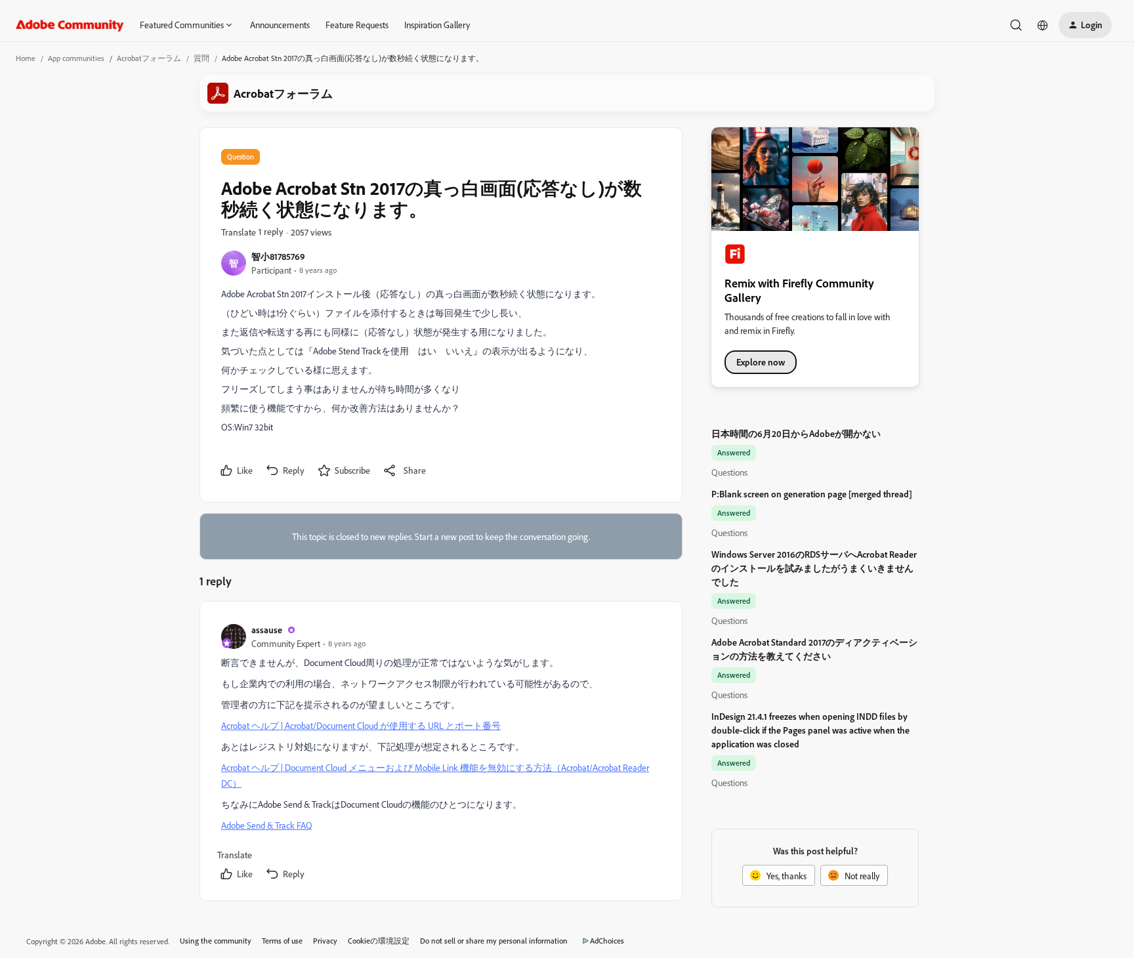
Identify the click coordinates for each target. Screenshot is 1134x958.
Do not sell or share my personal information (494, 941)
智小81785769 (278, 256)
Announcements (280, 24)
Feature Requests (357, 24)
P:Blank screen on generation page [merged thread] (811, 493)
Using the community (215, 941)
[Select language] (1042, 24)
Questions (729, 472)
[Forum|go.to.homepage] (70, 24)
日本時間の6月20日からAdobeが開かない (796, 433)
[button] (1085, 25)
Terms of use (282, 941)
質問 (201, 58)
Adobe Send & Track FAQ (266, 825)
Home (25, 58)
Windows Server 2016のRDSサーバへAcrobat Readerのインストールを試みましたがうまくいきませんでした (814, 568)
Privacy (325, 941)
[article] (440, 754)
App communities (76, 58)
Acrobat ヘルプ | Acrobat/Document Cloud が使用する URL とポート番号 (361, 725)
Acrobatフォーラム (149, 58)
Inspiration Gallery (437, 24)
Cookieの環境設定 (379, 941)
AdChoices (607, 941)
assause (266, 629)
